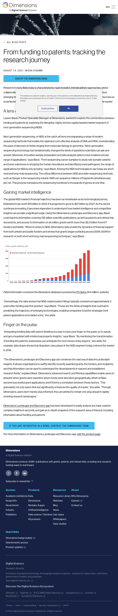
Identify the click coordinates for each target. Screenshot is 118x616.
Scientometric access (17, 542)
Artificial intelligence (38, 509)
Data (30, 496)
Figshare (24, 592)
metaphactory (73, 592)
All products (34, 519)
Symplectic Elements (31, 595)
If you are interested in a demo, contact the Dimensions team (49, 425)
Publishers (11, 514)
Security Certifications (48, 605)
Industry (10, 509)
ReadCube (11, 595)
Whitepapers (59, 519)
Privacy (9, 605)
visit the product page (88, 434)
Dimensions (34, 500)
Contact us (76, 505)
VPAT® (66, 605)
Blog (55, 505)
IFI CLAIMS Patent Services (47, 592)
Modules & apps (36, 505)
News (56, 509)
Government (12, 505)
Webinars (58, 500)
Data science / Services (40, 514)
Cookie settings (29, 605)
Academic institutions (17, 496)
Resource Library (62, 496)
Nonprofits (11, 500)
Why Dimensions (79, 496)
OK (68, 108)
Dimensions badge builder (19, 537)
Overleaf (89, 592)
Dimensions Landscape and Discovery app (26, 405)
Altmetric (10, 592)
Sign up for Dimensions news (31, 78)
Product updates (14, 547)
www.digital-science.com (18, 580)
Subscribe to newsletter (18, 481)
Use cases (58, 514)
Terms (18, 605)
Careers (75, 500)
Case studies (60, 523)
